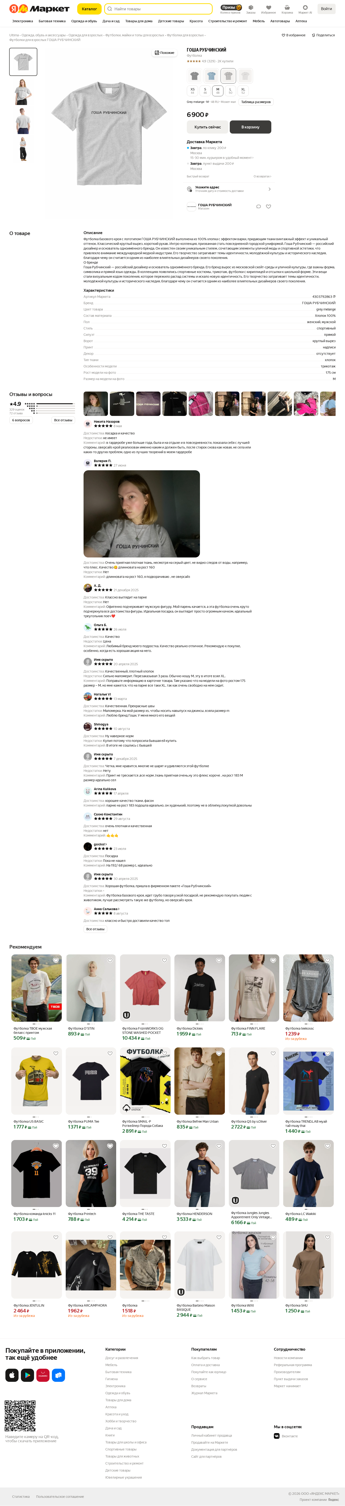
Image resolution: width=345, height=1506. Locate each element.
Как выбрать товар (205, 1358)
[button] (194, 76)
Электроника (115, 1386)
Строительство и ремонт (124, 1463)
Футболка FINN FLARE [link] (248, 1028)
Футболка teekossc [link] (299, 1028)
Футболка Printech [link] (82, 1214)
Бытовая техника (118, 1372)
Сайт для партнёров (206, 1456)
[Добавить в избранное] (56, 960)
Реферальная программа (293, 1365)
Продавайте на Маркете (209, 1442)
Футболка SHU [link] (296, 1305)
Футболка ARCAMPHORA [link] (87, 1305)
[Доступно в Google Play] (27, 1381)
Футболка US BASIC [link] (29, 1121)
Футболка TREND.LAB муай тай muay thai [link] (306, 1124)
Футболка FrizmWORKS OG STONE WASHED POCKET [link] (142, 1031)
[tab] (22, 21)
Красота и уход (116, 1414)
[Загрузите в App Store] (12, 1381)
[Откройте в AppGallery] (43, 1381)
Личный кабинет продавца (211, 1435)
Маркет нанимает (287, 1386)
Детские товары (117, 1470)
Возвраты (198, 1386)
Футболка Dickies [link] (190, 1028)
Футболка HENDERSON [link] (194, 1214)
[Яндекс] (333, 1500)
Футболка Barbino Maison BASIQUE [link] (196, 1308)
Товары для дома (118, 1400)
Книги (110, 1435)
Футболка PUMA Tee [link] (83, 1121)
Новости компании (288, 1358)
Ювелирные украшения (123, 1477)
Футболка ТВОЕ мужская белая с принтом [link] (33, 1031)
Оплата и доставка (205, 1365)
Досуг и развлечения (121, 1358)
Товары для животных (122, 1456)
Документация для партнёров (214, 1449)
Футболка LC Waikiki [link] (300, 1214)
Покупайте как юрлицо (208, 1372)
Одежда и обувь (117, 1393)
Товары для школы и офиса (125, 1442)
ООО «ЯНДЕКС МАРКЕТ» (320, 1493)
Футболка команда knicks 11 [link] (35, 1214)
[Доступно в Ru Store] (58, 1381)
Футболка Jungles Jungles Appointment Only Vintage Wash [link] (250, 1215)
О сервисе (199, 1379)
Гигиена (111, 1379)
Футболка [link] (129, 1305)
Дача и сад (113, 1428)
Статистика (21, 1497)
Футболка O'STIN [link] (81, 1028)
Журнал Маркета (204, 1393)
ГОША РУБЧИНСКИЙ (206, 50)
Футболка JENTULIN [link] (29, 1305)
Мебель (111, 1365)
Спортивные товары (121, 1449)
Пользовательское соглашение (60, 1497)
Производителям (287, 1372)
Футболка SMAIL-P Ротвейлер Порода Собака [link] (142, 1124)
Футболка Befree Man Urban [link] (197, 1121)
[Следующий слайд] (171, 133)
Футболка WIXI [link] (242, 1305)
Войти (326, 9)
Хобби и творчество (120, 1421)
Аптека (110, 1407)
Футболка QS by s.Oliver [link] (249, 1121)
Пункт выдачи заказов (291, 1379)
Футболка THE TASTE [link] (138, 1214)
